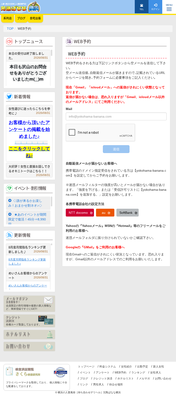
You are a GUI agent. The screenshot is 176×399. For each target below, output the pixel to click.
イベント (85, 372)
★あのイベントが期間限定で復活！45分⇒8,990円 (27, 219)
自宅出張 (35, 18)
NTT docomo (79, 212)
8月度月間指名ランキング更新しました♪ (28, 249)
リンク (84, 384)
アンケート (103, 372)
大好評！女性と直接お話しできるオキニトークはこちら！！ (29, 169)
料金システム (107, 366)
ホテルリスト (125, 378)
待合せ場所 (116, 384)
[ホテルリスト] (29, 334)
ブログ (84, 378)
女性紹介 (126, 366)
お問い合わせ (163, 378)
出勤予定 (142, 366)
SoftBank (126, 212)
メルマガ (144, 378)
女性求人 (155, 372)
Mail (69, 109)
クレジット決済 (102, 378)
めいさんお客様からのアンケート (28, 275)
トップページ (86, 366)
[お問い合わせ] (29, 346)
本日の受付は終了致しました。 (28, 55)
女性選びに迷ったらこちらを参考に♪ (29, 110)
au (104, 212)
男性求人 (98, 384)
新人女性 (158, 366)
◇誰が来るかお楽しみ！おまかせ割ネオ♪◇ (25, 203)
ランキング (138, 372)
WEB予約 (120, 372)
